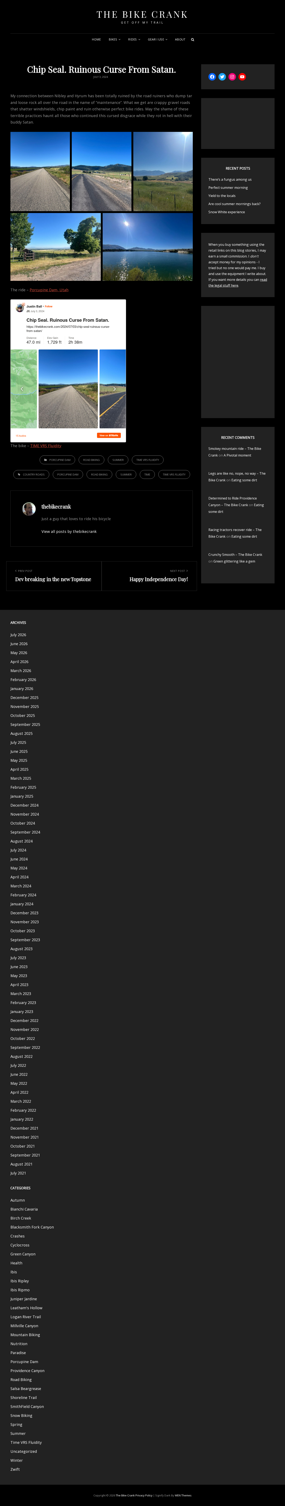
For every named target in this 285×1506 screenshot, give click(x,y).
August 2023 (21, 948)
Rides (132, 39)
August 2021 (21, 1164)
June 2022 (19, 1074)
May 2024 (18, 867)
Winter (16, 1460)
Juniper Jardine (23, 1298)
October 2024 (22, 823)
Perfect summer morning (228, 187)
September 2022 (25, 1047)
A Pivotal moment (237, 455)
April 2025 (19, 769)
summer (126, 474)
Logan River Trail (25, 1316)
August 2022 (21, 1056)
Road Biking (91, 460)
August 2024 (21, 841)
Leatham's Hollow (26, 1307)
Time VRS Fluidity (147, 460)
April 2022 (19, 1092)
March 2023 (20, 993)
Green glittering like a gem (234, 561)
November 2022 (24, 1029)
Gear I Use (156, 39)
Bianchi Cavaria (24, 1209)
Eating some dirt (244, 480)
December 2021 (24, 1128)
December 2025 (24, 697)
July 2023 (18, 957)
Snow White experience (226, 212)
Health (16, 1262)
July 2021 (18, 1173)
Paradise (18, 1352)
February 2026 (23, 679)
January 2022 (21, 1119)
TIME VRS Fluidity (45, 445)
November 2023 (24, 921)
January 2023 (21, 1011)
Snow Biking (21, 1415)
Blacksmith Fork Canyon (32, 1227)
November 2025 (24, 706)
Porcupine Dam (60, 460)
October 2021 (22, 1146)
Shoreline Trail (23, 1397)
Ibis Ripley (19, 1280)
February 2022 (23, 1110)
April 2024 (19, 876)
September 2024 (25, 832)
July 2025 (18, 742)
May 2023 (18, 975)
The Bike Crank (143, 14)
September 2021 (25, 1155)
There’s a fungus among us (230, 179)
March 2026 (20, 670)
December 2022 (24, 1020)
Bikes (113, 39)
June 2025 (19, 751)
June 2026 (19, 643)
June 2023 (19, 966)
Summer (118, 460)
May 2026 (18, 652)
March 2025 (20, 778)
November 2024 (24, 814)
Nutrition (18, 1343)
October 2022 (22, 1038)
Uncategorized (23, 1451)
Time (147, 474)
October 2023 (22, 930)
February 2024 (23, 894)
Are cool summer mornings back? (234, 204)
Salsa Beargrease (25, 1388)
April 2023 (19, 984)
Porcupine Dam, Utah (49, 289)
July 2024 (18, 850)
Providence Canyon (27, 1370)
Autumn (17, 1200)
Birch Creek (20, 1218)
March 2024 (20, 885)
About (180, 39)
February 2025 (23, 787)
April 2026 (19, 661)
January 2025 (21, 796)
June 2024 (19, 858)
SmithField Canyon (27, 1406)
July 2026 (18, 634)
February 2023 (23, 1002)
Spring (16, 1424)
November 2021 (24, 1137)
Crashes (17, 1236)
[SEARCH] (193, 39)
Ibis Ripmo (20, 1289)
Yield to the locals (222, 195)
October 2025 (22, 715)
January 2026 (21, 688)
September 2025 (25, 724)
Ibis (13, 1271)
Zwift (15, 1469)
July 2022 (18, 1065)
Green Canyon (22, 1253)
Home (96, 39)
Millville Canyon (24, 1325)
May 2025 (18, 760)
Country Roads (34, 474)
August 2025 (21, 733)
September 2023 (25, 939)
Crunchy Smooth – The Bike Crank (235, 554)
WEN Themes (183, 1495)
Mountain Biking (25, 1334)
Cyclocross (19, 1244)
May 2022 (18, 1083)
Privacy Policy (144, 1495)
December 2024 (24, 805)
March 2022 (20, 1101)
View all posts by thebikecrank (69, 531)
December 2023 (24, 912)
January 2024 (21, 903)
